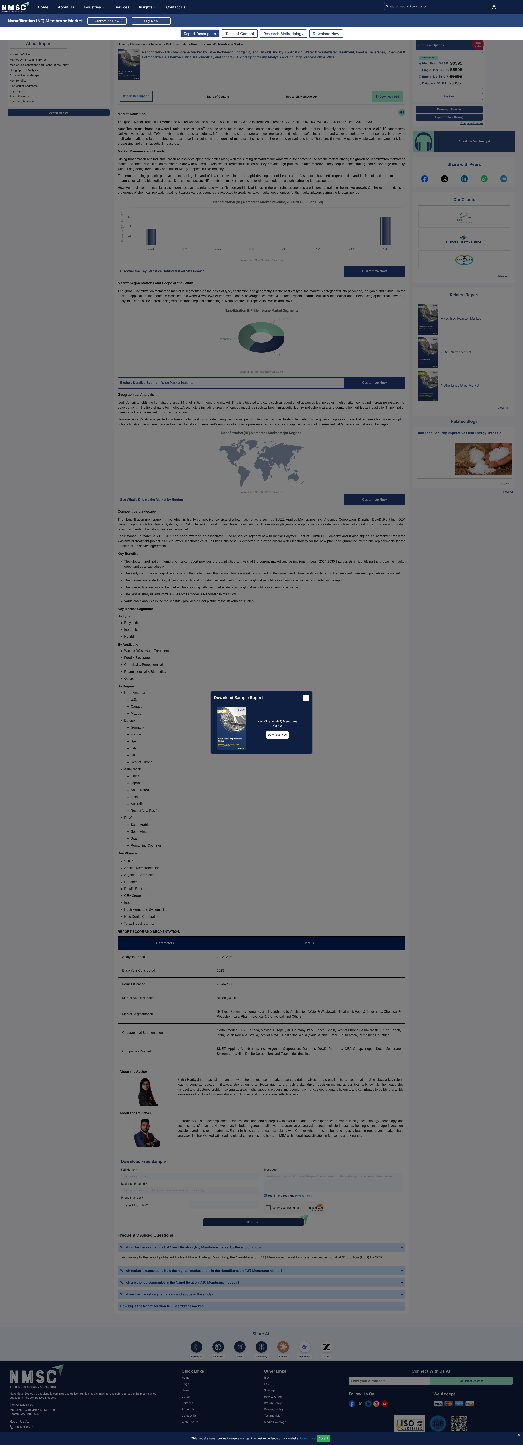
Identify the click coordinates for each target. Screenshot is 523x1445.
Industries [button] (93, 7)
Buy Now (151, 21)
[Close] (306, 698)
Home (43, 7)
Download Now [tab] (326, 33)
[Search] (386, 6)
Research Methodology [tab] (283, 33)
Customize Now (107, 21)
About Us (66, 7)
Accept (323, 1438)
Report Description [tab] (200, 33)
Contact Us (175, 7)
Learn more (307, 1438)
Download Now (277, 734)
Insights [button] (145, 7)
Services (122, 7)
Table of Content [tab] (239, 33)
